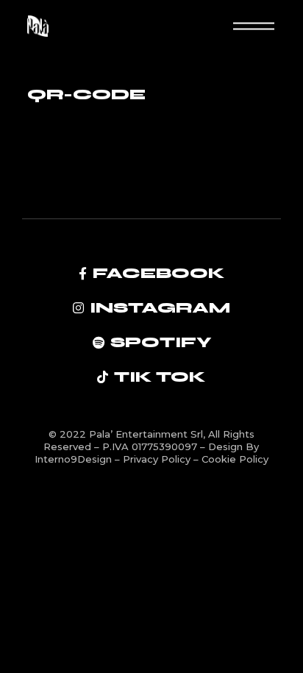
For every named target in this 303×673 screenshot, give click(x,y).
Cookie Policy (235, 459)
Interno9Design (75, 459)
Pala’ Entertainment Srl (146, 434)
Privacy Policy (158, 459)
